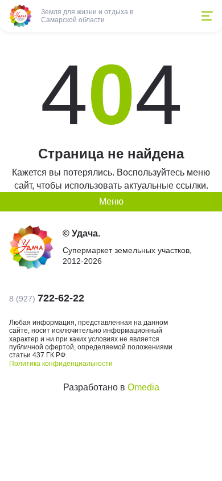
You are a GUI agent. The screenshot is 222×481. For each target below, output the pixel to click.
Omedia (143, 387)
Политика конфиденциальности (61, 364)
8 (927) (46, 298)
